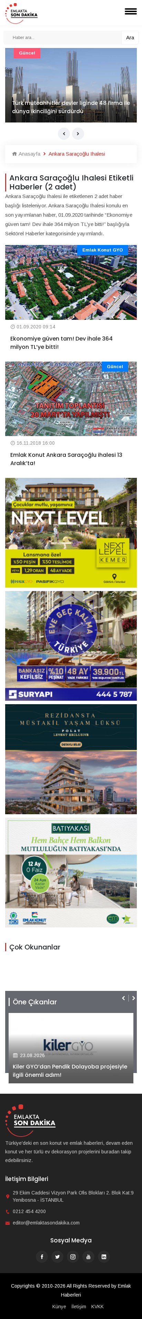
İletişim (78, 1306)
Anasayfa (28, 154)
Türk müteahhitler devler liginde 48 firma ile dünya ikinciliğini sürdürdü (71, 107)
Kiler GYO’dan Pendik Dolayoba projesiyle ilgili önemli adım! (70, 1071)
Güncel (27, 53)
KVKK (97, 1306)
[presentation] (64, 134)
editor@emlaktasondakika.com (46, 1223)
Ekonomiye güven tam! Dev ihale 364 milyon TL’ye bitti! (61, 343)
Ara (130, 37)
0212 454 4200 (29, 1211)
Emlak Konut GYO (102, 250)
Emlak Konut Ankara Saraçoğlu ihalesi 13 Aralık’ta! (66, 459)
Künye (59, 1306)
